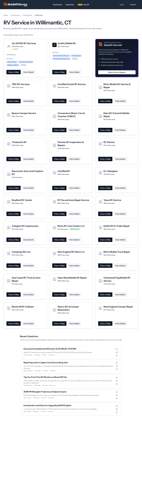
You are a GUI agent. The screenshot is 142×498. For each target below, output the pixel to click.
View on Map (13, 72)
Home (6, 15)
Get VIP (84, 5)
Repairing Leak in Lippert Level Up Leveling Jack (46, 362)
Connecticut (27, 15)
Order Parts (70, 5)
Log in (122, 5)
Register (133, 5)
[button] (116, 58)
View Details (28, 72)
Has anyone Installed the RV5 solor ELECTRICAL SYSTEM (50, 349)
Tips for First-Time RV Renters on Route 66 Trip (45, 377)
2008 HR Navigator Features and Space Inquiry (45, 392)
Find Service (57, 5)
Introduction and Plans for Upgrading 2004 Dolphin (47, 405)
